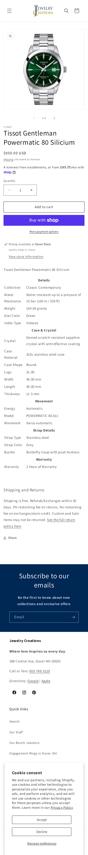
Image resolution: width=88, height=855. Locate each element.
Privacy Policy (62, 807)
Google (33, 681)
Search (14, 721)
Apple (46, 681)
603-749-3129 (39, 671)
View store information (26, 256)
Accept (42, 819)
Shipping (8, 159)
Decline (41, 831)
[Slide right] (54, 118)
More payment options (44, 231)
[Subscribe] (73, 617)
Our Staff (16, 732)
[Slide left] (34, 118)
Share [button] (12, 538)
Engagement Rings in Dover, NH (33, 753)
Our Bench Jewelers (24, 743)
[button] (9, 11)
